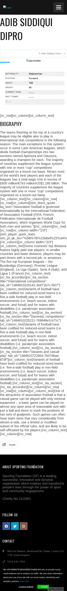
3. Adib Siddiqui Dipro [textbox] (50, 53)
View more (24, 581)
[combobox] (33, 53)
